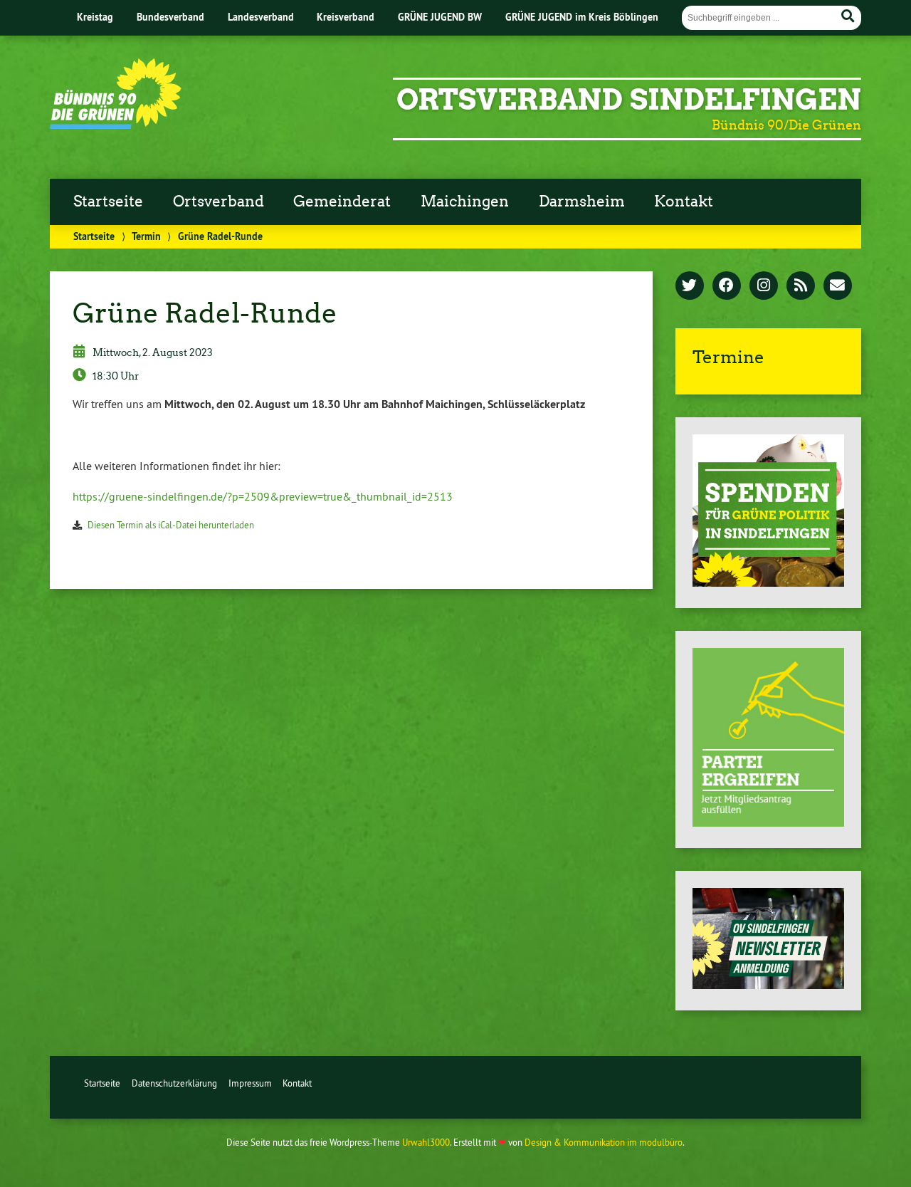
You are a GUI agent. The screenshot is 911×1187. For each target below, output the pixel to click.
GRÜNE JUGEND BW (440, 16)
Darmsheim (582, 201)
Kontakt (683, 201)
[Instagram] (763, 286)
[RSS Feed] (800, 286)
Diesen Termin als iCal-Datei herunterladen (171, 524)
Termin (146, 236)
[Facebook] (726, 286)
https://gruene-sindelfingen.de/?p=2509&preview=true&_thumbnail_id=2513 (263, 496)
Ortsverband (218, 201)
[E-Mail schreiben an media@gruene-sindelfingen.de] (837, 286)
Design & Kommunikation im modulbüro (604, 1142)
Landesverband (261, 16)
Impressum (250, 1083)
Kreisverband (345, 16)
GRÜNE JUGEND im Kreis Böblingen (581, 16)
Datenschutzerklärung (174, 1083)
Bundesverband (170, 16)
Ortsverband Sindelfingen (628, 100)
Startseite (108, 201)
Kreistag (95, 16)
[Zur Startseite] (115, 124)
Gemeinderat (342, 201)
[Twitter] (689, 286)
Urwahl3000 (426, 1142)
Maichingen (465, 201)
